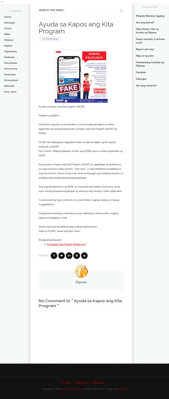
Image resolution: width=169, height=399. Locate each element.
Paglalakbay (10, 51)
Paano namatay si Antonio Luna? (150, 41)
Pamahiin (141, 72)
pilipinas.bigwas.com (71, 389)
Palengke (141, 79)
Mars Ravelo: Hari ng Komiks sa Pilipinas (147, 31)
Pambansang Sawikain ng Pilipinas (150, 64)
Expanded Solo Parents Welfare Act (66, 244)
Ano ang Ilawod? (145, 22)
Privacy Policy (81, 382)
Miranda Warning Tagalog (150, 16)
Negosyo (9, 40)
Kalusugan (9, 22)
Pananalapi (10, 74)
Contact (66, 382)
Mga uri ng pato (144, 55)
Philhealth (9, 86)
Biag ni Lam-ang (145, 49)
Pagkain (8, 45)
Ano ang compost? (146, 85)
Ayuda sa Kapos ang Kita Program (76, 27)
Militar (7, 34)
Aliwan (7, 17)
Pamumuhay (10, 68)
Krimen (8, 28)
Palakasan (9, 57)
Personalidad (11, 80)
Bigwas (123, 389)
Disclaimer (98, 382)
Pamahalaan (10, 63)
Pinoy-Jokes (10, 92)
